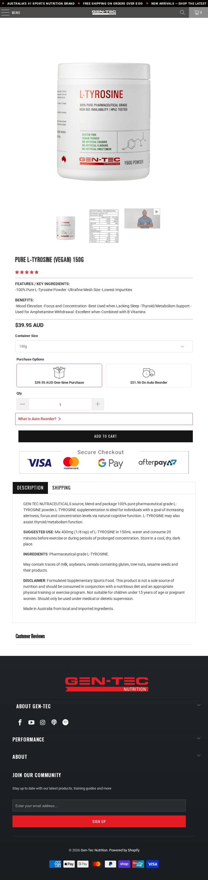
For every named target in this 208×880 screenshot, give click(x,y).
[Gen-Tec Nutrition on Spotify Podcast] (65, 722)
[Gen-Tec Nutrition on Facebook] (20, 722)
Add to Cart (105, 436)
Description (30, 487)
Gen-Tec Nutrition (94, 850)
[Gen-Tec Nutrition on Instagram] (43, 722)
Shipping (61, 487)
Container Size (26, 336)
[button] (26, 272)
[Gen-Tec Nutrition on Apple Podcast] (54, 722)
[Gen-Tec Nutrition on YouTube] (32, 722)
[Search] (182, 12)
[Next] (187, 111)
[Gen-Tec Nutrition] (104, 12)
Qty (19, 393)
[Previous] (20, 111)
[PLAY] (104, 111)
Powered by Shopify (124, 850)
